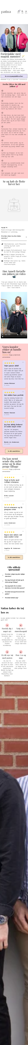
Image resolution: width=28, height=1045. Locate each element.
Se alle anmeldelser (14, 451)
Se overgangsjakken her (14, 76)
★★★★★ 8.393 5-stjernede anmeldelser (14, 79)
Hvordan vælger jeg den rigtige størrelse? (11, 237)
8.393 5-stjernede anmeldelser (11, 356)
